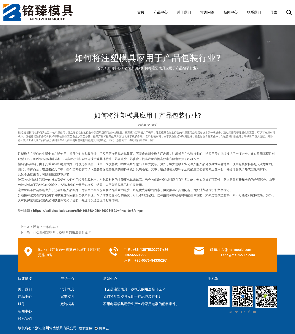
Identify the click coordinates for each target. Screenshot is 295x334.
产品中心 (161, 12)
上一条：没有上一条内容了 (39, 227)
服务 (21, 304)
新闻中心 (231, 12)
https (37, 211)
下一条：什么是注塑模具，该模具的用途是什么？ (55, 232)
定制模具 (160, 22)
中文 (274, 23)
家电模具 (160, 23)
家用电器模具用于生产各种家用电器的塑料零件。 (141, 304)
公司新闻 (131, 68)
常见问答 (207, 12)
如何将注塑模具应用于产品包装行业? (131, 296)
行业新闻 (230, 23)
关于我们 (184, 12)
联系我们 (254, 12)
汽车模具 (67, 289)
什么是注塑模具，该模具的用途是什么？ (134, 289)
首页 (140, 12)
